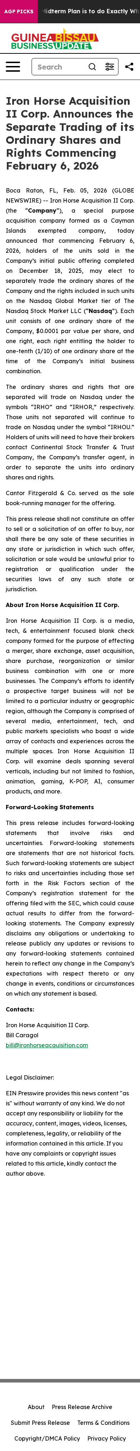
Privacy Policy (106, 1438)
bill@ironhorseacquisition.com (47, 1045)
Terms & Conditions (103, 1422)
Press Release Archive (82, 1406)
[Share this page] (129, 67)
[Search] (92, 66)
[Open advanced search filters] (109, 66)
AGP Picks (18, 11)
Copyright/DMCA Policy (47, 1438)
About (36, 1406)
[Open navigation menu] (13, 67)
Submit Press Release (40, 1422)
